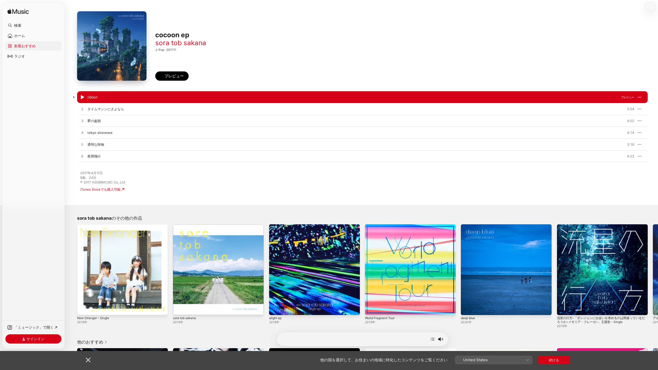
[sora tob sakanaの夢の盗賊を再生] (82, 121)
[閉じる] (88, 360)
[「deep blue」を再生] (467, 308)
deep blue (469, 226)
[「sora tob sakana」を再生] (179, 308)
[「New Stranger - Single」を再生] (83, 308)
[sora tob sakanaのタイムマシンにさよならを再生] (82, 109)
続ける (554, 360)
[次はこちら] (432, 339)
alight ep (276, 226)
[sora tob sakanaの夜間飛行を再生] (82, 156)
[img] (18, 12)
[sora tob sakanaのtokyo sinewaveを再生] (82, 133)
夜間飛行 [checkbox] (94, 156)
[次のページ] (652, 269)
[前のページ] (72, 269)
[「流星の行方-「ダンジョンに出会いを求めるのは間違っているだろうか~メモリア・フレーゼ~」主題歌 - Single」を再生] (563, 308)
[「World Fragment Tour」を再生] (371, 308)
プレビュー (627, 97)
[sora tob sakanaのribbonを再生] (82, 97)
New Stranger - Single (95, 226)
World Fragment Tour (382, 226)
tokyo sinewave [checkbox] (100, 133)
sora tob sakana (180, 43)
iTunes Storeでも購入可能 (100, 189)
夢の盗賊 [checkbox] (94, 121)
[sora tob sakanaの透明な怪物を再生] (82, 144)
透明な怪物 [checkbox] (95, 144)
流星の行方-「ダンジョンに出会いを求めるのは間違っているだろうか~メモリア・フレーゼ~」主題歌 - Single (601, 228)
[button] (33, 25)
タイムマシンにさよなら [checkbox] (105, 109)
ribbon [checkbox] (92, 97)
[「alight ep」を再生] (275, 308)
